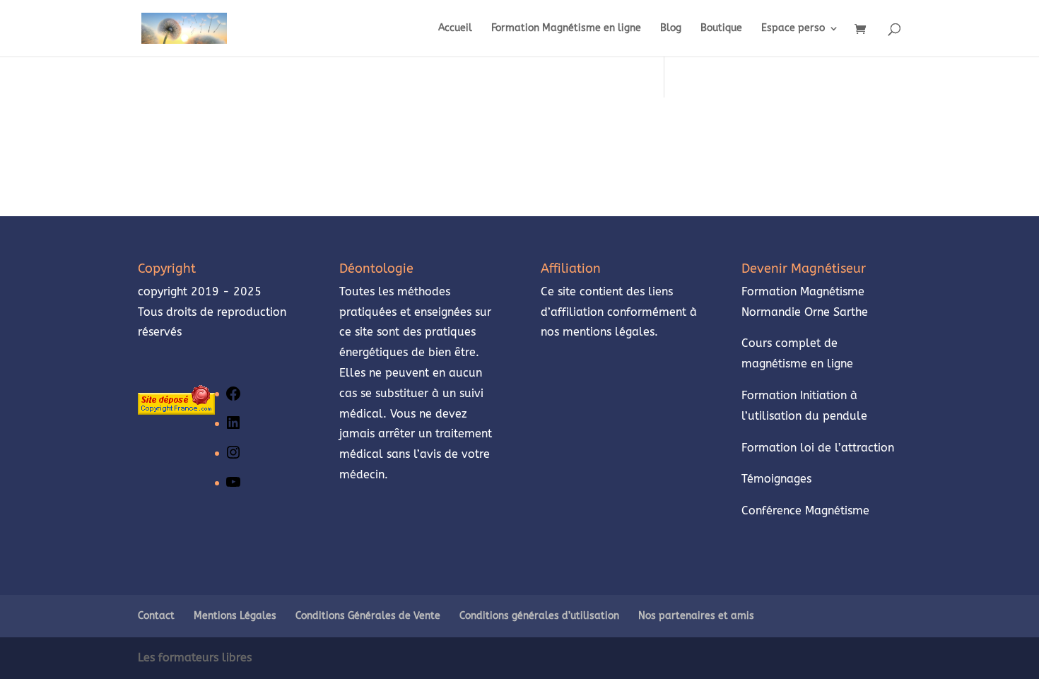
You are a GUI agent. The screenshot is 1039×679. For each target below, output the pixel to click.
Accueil (455, 28)
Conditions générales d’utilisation (539, 616)
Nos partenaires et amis (696, 616)
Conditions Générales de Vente (367, 616)
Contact (156, 616)
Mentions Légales (235, 616)
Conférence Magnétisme (805, 510)
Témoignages (778, 478)
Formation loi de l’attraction (817, 447)
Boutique (721, 28)
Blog (670, 28)
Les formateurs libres (195, 657)
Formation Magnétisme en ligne (566, 28)
